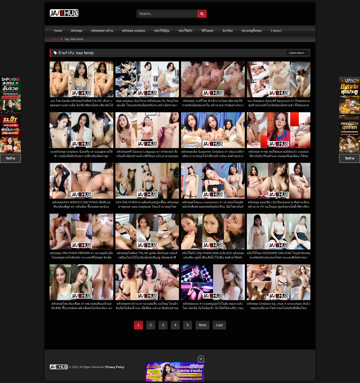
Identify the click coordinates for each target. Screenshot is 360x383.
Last (219, 325)
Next (202, 325)
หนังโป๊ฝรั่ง (185, 30)
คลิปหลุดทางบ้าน (102, 30)
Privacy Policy (115, 367)
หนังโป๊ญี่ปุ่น (162, 30)
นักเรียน (227, 30)
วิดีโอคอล (207, 30)
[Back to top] (347, 371)
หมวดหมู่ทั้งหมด (252, 30)
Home (58, 30)
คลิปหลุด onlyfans (133, 30)
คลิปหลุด (76, 30)
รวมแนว (276, 30)
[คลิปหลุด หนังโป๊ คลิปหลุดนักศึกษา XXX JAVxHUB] (64, 14)
